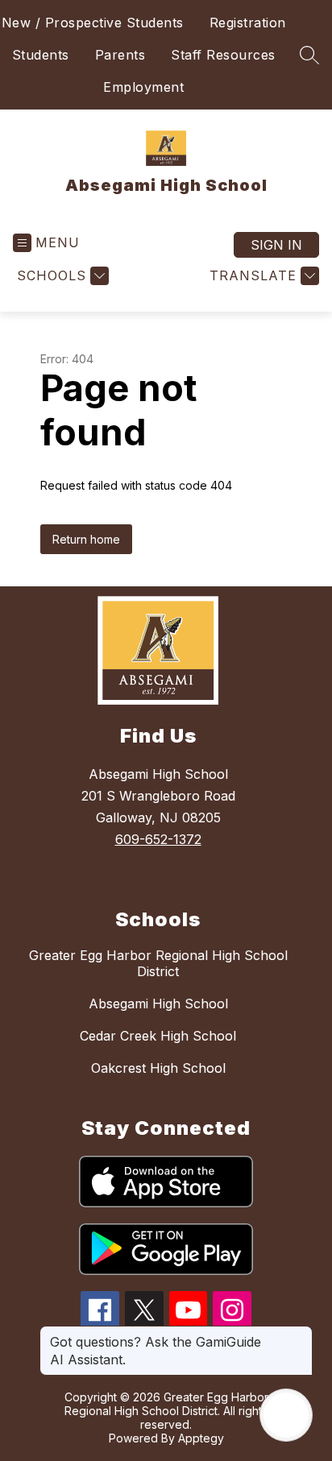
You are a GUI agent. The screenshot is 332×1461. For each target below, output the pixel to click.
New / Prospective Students (93, 22)
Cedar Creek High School (158, 1036)
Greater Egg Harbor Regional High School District (158, 963)
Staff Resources (223, 55)
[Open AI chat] (286, 1415)
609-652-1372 (158, 839)
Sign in (276, 245)
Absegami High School (158, 1003)
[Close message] (300, 1334)
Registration (248, 22)
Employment (143, 87)
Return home (86, 539)
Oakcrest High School (158, 1068)
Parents (120, 55)
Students (40, 55)
